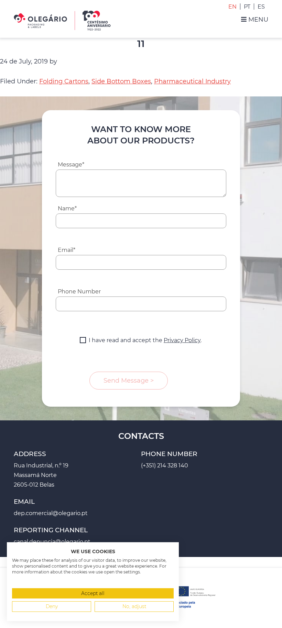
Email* (66, 250)
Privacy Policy (182, 340)
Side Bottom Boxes (121, 81)
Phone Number (79, 291)
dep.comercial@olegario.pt (51, 513)
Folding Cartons (63, 81)
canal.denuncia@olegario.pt (52, 541)
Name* (67, 208)
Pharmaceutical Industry (192, 81)
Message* (71, 164)
